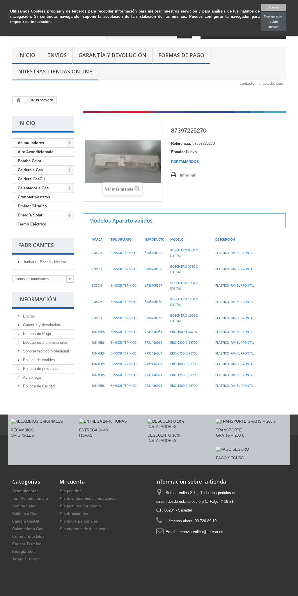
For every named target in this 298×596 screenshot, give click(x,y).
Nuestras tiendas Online (55, 71)
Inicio (26, 55)
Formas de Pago (181, 55)
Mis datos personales (78, 521)
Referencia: (181, 143)
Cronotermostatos (34, 197)
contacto (247, 83)
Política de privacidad (40, 368)
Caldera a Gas (30, 170)
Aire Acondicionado (36, 152)
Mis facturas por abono (80, 506)
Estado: (178, 152)
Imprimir (188, 175)
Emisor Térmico (32, 206)
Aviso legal (32, 377)
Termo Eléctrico (32, 224)
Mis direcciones (73, 514)
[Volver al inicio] (18, 100)
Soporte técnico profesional (45, 351)
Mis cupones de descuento (83, 529)
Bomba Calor (29, 161)
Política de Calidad (38, 386)
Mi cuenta (72, 481)
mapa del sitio (271, 83)
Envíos (57, 55)
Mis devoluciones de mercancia (87, 498)
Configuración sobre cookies (273, 22)
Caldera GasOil (31, 179)
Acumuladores (31, 143)
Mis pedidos (70, 491)
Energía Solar (30, 215)
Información (37, 299)
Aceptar (273, 7)
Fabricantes (36, 244)
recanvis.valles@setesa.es (200, 532)
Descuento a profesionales (45, 342)
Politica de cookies (38, 360)
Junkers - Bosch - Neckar (44, 262)
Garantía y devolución (112, 55)
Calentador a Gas (33, 188)
